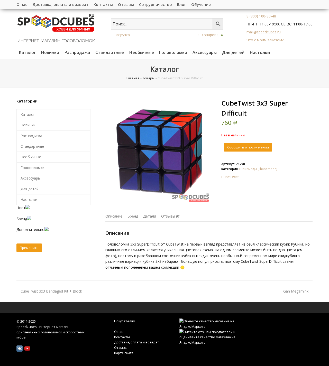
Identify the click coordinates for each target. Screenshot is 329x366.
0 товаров (210, 34)
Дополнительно (30, 229)
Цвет (20, 207)
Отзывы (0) (170, 216)
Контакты (122, 337)
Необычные (31, 156)
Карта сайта (123, 353)
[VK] (19, 348)
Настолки (29, 199)
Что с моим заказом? (265, 39)
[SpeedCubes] (56, 27)
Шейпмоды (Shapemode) (258, 169)
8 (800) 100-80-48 (261, 16)
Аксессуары (31, 178)
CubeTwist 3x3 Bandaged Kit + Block (51, 291)
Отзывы (120, 347)
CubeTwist (230, 176)
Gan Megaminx (295, 291)
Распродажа (31, 135)
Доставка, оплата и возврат (136, 342)
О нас (118, 331)
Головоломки (32, 167)
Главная (132, 78)
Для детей (30, 188)
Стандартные (32, 146)
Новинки (28, 125)
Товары (148, 78)
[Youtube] (27, 348)
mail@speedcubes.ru (263, 32)
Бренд (132, 216)
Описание (113, 216)
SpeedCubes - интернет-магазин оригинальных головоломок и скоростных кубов (50, 332)
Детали (149, 216)
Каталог (28, 114)
